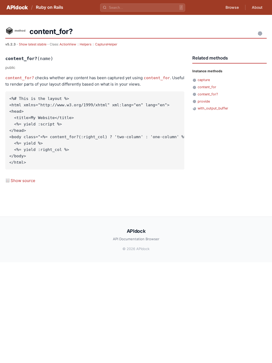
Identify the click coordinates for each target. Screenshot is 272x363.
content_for (157, 77)
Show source (23, 180)
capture (204, 80)
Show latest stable (33, 44)
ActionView (68, 44)
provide (204, 101)
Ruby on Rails (49, 7)
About (257, 7)
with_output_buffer (213, 108)
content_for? (19, 77)
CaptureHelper (106, 44)
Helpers (85, 44)
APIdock (17, 7)
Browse (232, 7)
